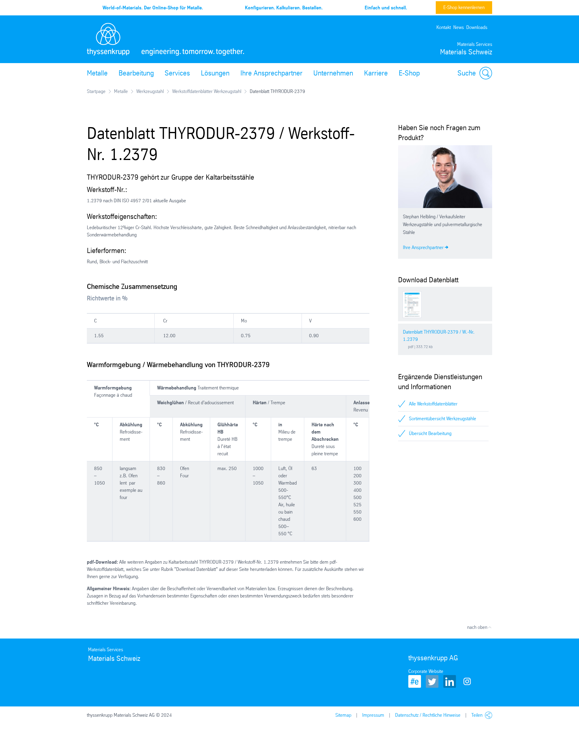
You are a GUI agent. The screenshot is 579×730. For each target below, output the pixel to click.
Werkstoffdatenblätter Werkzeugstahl (206, 91)
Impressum (373, 715)
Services (177, 73)
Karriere (376, 73)
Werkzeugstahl (150, 91)
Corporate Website (425, 671)
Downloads (476, 27)
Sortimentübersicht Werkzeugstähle (442, 418)
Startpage (96, 91)
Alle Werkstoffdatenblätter (433, 404)
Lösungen (215, 73)
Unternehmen (333, 73)
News (458, 27)
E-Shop (409, 73)
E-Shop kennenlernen (464, 7)
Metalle (97, 73)
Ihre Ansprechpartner (271, 73)
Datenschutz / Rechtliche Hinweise (427, 715)
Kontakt (443, 27)
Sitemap (343, 715)
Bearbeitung (136, 73)
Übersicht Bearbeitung (430, 433)
